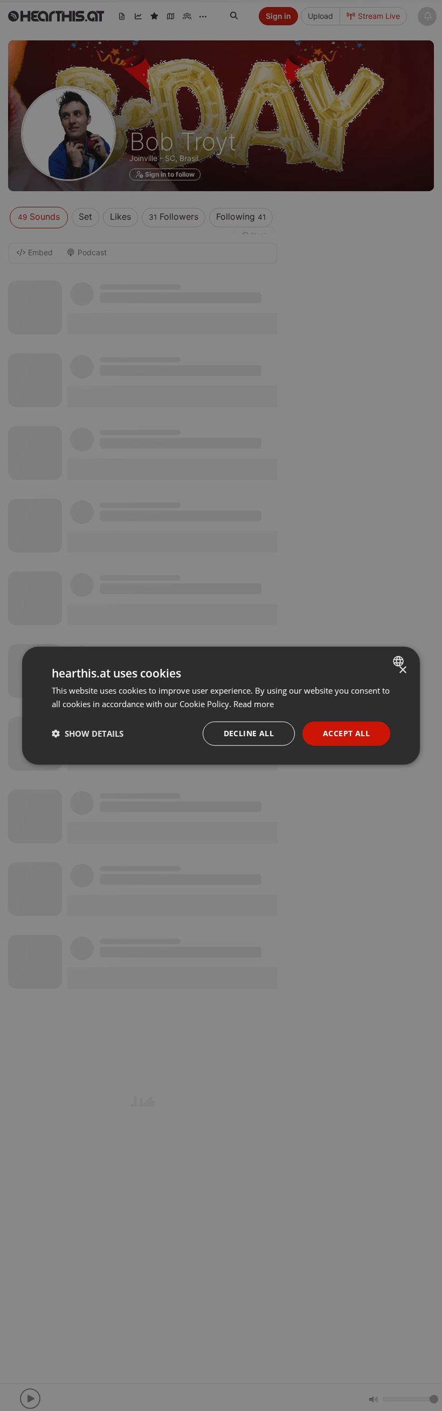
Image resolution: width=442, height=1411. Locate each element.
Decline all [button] (249, 733)
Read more (253, 703)
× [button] (402, 670)
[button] (87, 733)
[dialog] (221, 706)
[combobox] (399, 661)
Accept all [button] (346, 733)
